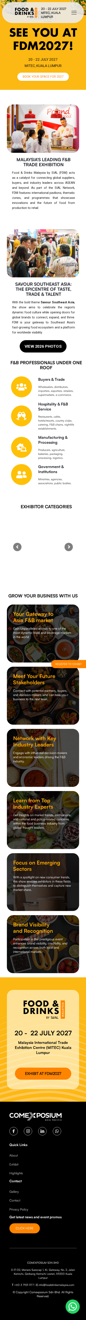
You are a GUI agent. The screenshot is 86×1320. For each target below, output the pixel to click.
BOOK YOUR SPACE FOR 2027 (43, 76)
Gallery (14, 1192)
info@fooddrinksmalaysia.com (56, 1285)
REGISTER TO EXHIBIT (68, 664)
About (13, 1155)
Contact (14, 1200)
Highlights (16, 1173)
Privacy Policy (18, 1209)
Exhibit (13, 1164)
